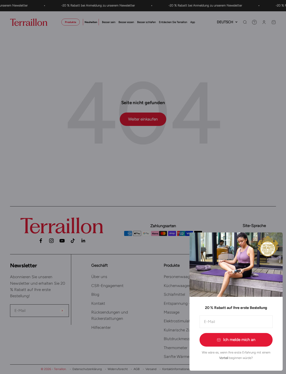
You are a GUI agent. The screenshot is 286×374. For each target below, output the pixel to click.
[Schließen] (274, 241)
